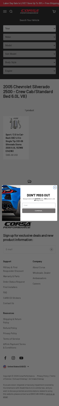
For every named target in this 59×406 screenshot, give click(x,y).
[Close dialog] (54, 187)
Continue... (39, 211)
